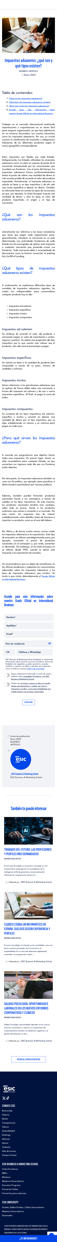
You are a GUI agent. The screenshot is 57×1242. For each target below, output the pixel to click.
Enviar (28, 702)
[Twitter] (23, 82)
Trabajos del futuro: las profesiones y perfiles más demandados (27, 851)
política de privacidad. (36, 669)
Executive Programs (11, 1185)
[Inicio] (6, 5)
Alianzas (6, 1139)
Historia (5, 1115)
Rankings (6, 1135)
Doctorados (7, 1216)
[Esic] (13, 1088)
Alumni (5, 1143)
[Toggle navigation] (52, 4)
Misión (5, 1119)
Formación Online (10, 1189)
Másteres (6, 1177)
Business (23, 71)
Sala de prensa (9, 1151)
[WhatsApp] (31, 82)
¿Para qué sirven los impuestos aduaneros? (29, 106)
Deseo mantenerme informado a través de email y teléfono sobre (31, 676)
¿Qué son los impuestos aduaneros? (25, 99)
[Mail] (33, 82)
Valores (5, 1127)
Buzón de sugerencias (31, 1229)
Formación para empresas (14, 1193)
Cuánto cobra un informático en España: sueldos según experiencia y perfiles (27, 929)
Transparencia (8, 1123)
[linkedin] (28, 82)
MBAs (4, 1173)
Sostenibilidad (8, 1131)
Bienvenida (7, 1111)
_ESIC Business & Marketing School (24, 774)
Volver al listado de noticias (28, 1059)
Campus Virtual (9, 1155)
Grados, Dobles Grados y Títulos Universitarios (23, 1207)
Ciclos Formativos (10, 1169)
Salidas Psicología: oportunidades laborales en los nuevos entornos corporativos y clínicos (26, 1008)
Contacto (6, 1147)
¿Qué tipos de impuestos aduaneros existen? (30, 102)
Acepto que (31, 687)
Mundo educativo (12, 859)
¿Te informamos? (28, 1238)
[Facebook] (26, 82)
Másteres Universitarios (13, 1181)
